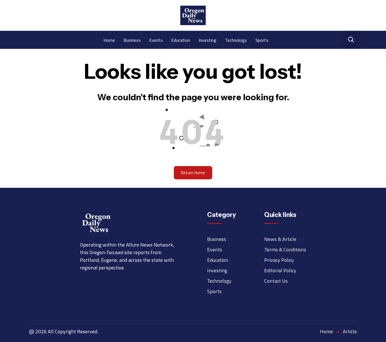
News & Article (280, 239)
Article (350, 331)
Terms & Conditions (285, 249)
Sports (261, 39)
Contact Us (276, 281)
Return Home (193, 172)
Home (109, 39)
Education (180, 39)
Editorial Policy (280, 270)
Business (132, 39)
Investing (207, 39)
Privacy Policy (279, 260)
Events (156, 39)
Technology (236, 39)
